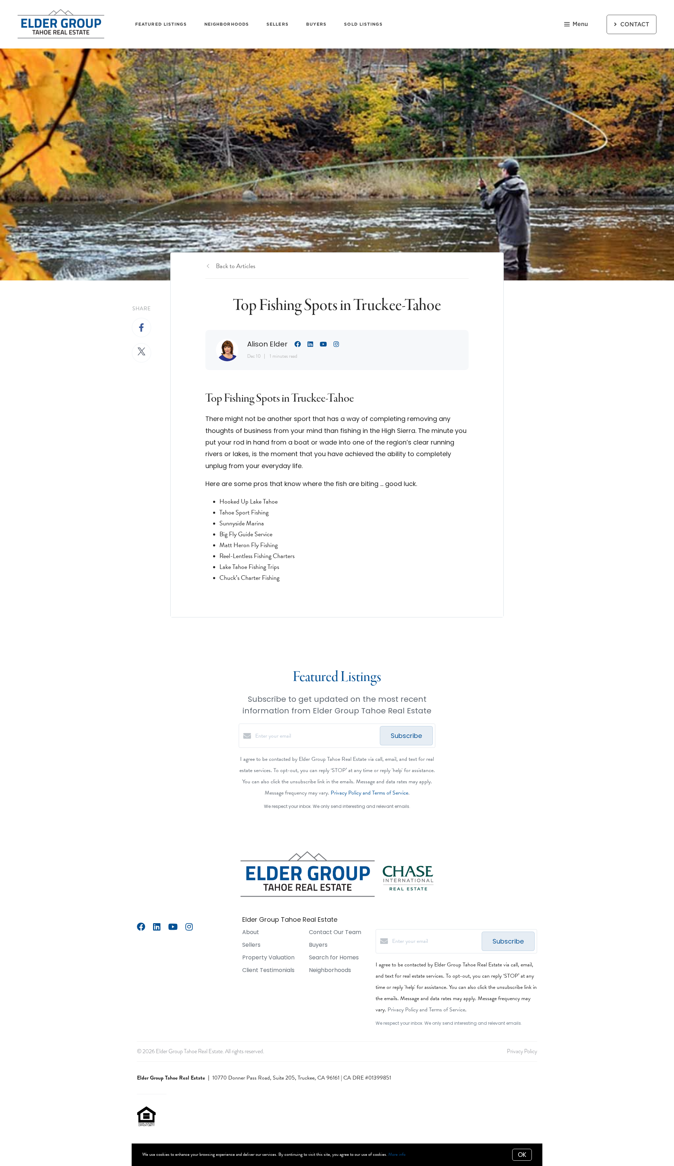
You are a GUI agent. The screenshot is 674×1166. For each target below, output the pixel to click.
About (250, 932)
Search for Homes (334, 957)
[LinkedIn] (156, 927)
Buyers (316, 24)
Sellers (277, 24)
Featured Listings (161, 24)
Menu (580, 24)
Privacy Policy (522, 1051)
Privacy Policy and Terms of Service (369, 793)
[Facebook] (141, 927)
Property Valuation (268, 957)
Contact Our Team (335, 932)
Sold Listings (363, 24)
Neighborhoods (226, 24)
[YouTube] (173, 927)
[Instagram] (189, 927)
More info (396, 1154)
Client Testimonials (268, 970)
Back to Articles (235, 266)
